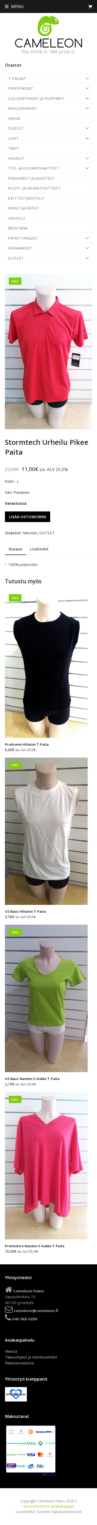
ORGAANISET (20, 248)
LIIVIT (13, 138)
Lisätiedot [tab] (39, 548)
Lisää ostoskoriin (27, 516)
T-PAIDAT (17, 78)
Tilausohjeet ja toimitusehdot (31, 1357)
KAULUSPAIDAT (22, 108)
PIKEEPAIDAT (20, 88)
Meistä (11, 1351)
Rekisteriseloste (19, 1362)
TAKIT (13, 148)
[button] (14, 6)
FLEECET (16, 128)
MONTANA (17, 228)
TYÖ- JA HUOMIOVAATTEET (33, 168)
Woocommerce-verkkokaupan (48, 1506)
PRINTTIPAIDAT (23, 238)
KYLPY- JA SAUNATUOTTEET (34, 188)
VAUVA (14, 118)
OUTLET (16, 258)
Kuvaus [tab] (15, 548)
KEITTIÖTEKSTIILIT (26, 198)
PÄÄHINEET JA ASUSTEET (31, 178)
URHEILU (16, 218)
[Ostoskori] (90, 6)
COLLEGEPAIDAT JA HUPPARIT (36, 98)
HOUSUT (16, 158)
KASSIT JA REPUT (23, 208)
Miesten (30, 532)
